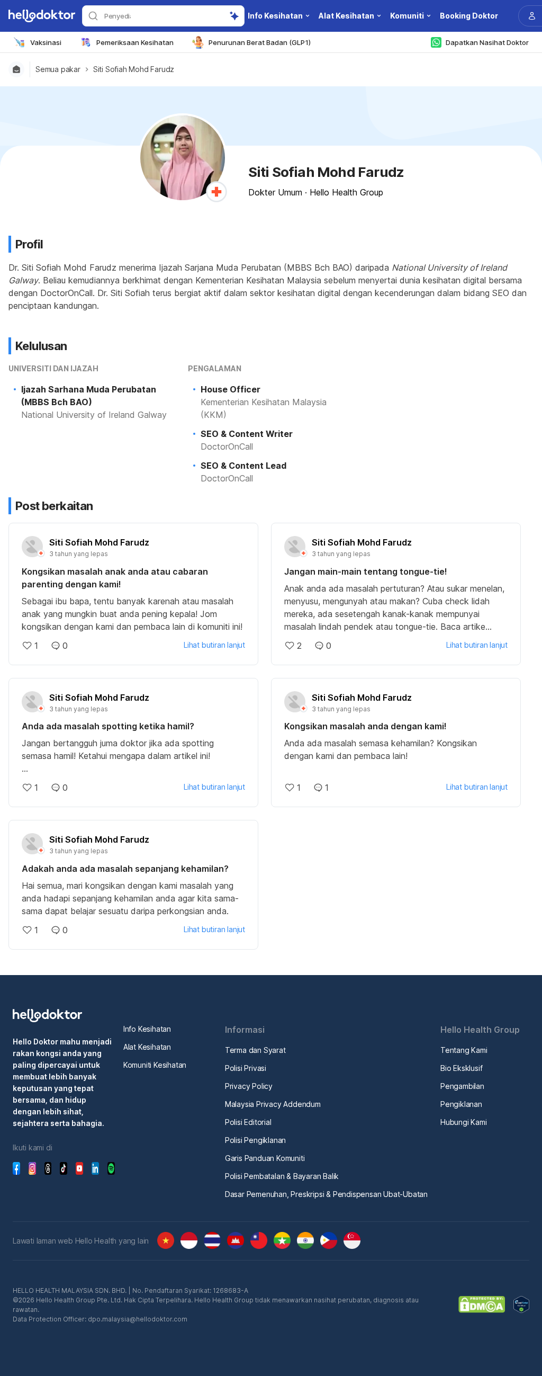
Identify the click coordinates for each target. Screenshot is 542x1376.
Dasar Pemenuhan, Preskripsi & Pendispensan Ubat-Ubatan (326, 1194)
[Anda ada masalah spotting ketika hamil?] (133, 756)
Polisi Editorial (248, 1122)
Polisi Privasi (245, 1068)
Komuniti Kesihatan (154, 1064)
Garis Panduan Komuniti (265, 1158)
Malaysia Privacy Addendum (273, 1104)
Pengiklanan (461, 1104)
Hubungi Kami (463, 1122)
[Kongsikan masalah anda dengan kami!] (396, 749)
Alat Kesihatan (147, 1046)
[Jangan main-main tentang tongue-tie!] (396, 607)
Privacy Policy (249, 1086)
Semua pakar (57, 69)
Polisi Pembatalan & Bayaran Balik (282, 1176)
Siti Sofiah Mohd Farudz (133, 69)
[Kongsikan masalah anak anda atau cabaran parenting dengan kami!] (133, 614)
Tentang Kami (463, 1050)
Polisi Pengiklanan (255, 1140)
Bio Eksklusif (461, 1068)
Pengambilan (462, 1086)
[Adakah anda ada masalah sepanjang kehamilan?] (133, 898)
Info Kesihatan (147, 1028)
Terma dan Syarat (255, 1050)
